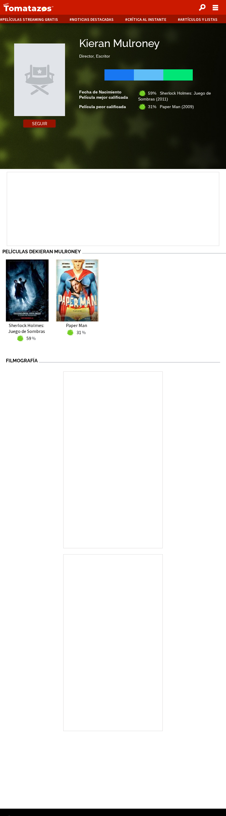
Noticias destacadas (93, 19)
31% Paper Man (171, 106)
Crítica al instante (146, 19)
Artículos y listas (198, 19)
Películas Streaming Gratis (30, 19)
